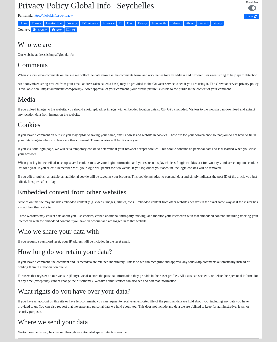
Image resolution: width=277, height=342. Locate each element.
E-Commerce (90, 23)
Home (23, 23)
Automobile (159, 23)
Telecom (176, 23)
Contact (203, 23)
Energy (142, 23)
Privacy (217, 23)
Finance (36, 23)
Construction (54, 23)
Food (130, 23)
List (72, 30)
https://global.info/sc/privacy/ (53, 15)
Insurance (108, 23)
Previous (41, 30)
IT (120, 23)
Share (250, 16)
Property (71, 23)
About (190, 23)
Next (58, 30)
